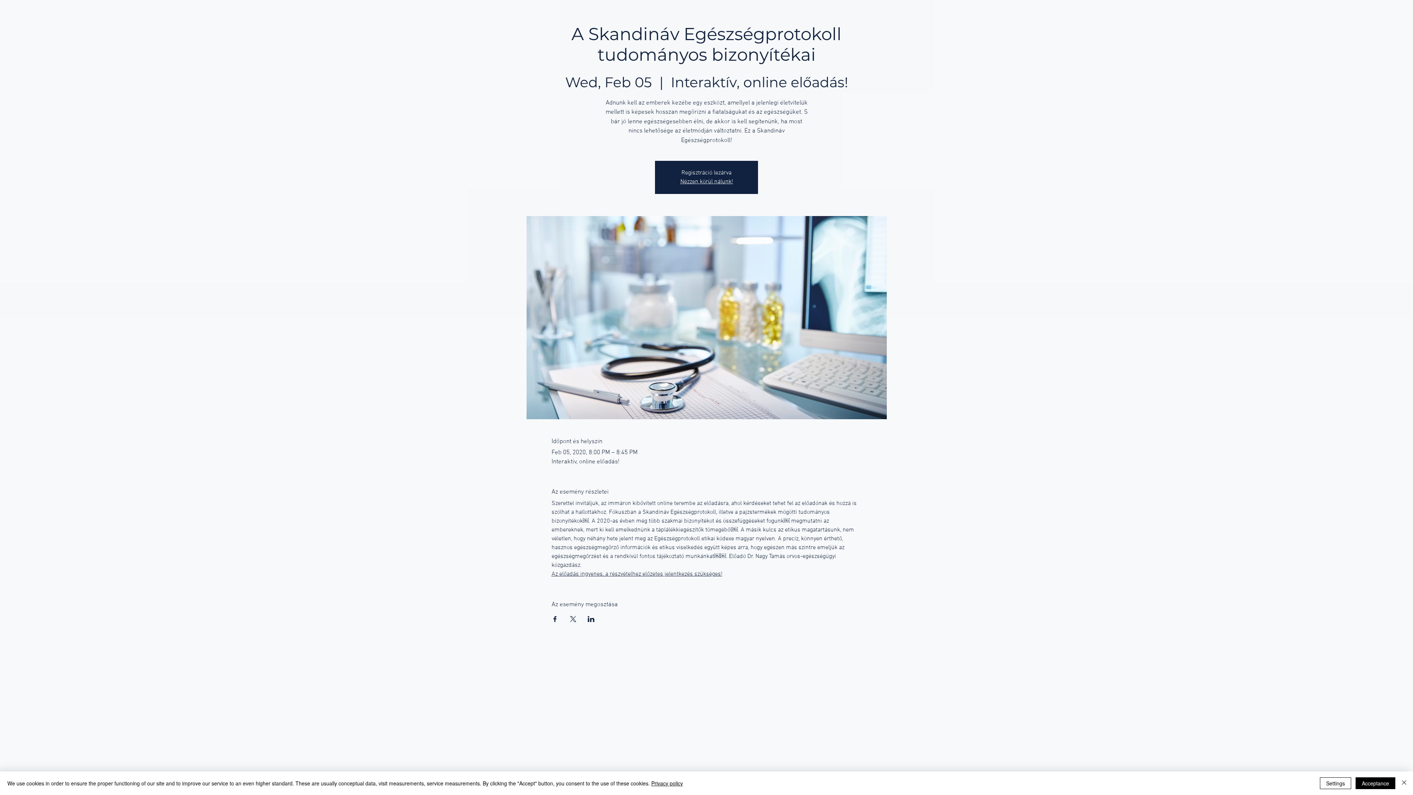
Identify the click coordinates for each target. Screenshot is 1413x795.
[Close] (1404, 783)
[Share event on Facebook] (555, 619)
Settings (1335, 783)
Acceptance (1375, 783)
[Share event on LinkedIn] (591, 619)
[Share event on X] (573, 619)
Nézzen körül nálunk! (706, 182)
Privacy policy (667, 783)
